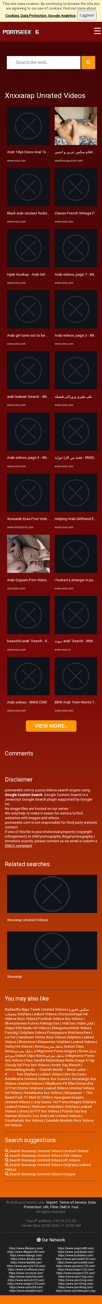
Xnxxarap (14, 976)
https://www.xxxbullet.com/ (26, 1276)
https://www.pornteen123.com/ (75, 1266)
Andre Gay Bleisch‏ (66, 1065)
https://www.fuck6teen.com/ (76, 1255)
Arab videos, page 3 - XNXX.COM (33, 457)
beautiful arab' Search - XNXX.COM (35, 641)
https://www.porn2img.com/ (76, 1280)
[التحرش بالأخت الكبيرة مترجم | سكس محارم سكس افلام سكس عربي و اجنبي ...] (76, 144)
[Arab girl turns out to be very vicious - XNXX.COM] (28, 327)
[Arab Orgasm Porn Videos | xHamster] (28, 571)
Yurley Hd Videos (18, 1046)
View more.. (51, 726)
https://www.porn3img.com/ (76, 1283)
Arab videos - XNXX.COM (27, 702)
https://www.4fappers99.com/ (26, 1252)
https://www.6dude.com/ (26, 1259)
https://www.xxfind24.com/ (26, 1287)
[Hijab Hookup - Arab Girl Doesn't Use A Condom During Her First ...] (28, 266)
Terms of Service (72, 1202)
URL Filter (50, 1207)
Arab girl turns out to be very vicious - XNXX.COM (46, 335)
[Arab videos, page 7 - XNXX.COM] (76, 266)
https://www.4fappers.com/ (26, 1248)
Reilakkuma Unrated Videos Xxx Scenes (37, 1079)
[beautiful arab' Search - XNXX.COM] (28, 633)
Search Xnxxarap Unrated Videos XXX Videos (45, 1155)
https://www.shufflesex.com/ (26, 1269)
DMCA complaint (18, 845)
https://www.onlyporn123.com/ (75, 1273)
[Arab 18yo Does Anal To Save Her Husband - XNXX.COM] (28, 144)
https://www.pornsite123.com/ (26, 1266)
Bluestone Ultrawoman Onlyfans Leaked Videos (57, 1041)
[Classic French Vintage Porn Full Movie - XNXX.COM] (76, 205)
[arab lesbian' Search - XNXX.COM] (28, 388)
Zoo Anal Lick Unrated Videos (56, 1116)
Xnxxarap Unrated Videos (27, 920)
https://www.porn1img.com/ (76, 1276)
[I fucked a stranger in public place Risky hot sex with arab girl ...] (76, 571)
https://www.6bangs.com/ (26, 1255)
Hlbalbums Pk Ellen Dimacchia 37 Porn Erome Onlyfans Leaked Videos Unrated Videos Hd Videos (49, 1088)
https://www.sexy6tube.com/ (76, 1252)
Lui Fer (10, 1037)
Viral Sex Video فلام (77, 1023)
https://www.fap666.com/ (26, 1262)
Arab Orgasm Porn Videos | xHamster (37, 580)
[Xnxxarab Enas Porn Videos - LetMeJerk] (28, 510)
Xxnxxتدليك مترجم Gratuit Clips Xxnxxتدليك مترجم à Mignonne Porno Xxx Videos (51, 1056)
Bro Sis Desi (75, 1074)
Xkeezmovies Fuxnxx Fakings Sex (32, 1023)
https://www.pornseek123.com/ (76, 1259)
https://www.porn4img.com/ (75, 1287)
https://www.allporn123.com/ (75, 1269)
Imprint (51, 1202)
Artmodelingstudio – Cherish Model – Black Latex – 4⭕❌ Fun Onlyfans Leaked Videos (47, 1072)
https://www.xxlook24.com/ (26, 1291)
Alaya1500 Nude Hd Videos (27, 1028)
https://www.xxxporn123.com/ (26, 1283)
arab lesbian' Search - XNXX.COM (33, 396)
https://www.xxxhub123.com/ (26, 1280)
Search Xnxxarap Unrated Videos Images (41, 1174)
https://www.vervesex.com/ (26, 1273)
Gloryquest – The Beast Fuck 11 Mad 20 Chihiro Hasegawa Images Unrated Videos (48, 1097)
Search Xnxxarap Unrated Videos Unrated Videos (48, 1151)
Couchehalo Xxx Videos (24, 1120)
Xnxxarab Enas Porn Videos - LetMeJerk (39, 518)
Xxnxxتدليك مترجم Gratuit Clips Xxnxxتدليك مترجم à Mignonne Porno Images (44, 1048)
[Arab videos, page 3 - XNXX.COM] (28, 449)
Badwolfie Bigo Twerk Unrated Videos (35, 1009)
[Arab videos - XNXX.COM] (28, 694)
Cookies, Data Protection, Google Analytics (40, 15)
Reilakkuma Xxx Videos (43, 1092)
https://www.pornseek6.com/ (75, 1262)
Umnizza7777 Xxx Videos (39, 1111)
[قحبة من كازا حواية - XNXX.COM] (76, 449)
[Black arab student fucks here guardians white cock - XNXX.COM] (28, 205)
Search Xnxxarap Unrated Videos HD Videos (44, 1160)
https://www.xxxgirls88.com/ (76, 1248)
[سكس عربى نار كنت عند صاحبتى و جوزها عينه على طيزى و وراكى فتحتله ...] (76, 388)
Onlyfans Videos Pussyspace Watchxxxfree (55, 1032)
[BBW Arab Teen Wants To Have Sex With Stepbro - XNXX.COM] (76, 694)
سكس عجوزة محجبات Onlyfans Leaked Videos (47, 1011)
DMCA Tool (69, 1207)
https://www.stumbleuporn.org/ (76, 1291)
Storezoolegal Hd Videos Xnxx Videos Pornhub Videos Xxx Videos (46, 1016)
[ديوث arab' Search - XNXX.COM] (76, 633)
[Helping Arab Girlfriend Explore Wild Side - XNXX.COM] (76, 510)
